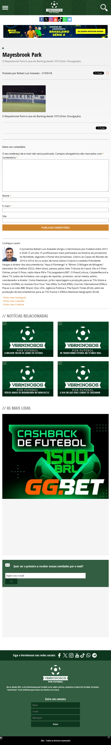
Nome (6, 195)
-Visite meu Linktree (13, 304)
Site (4, 216)
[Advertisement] (55, 532)
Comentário (10, 157)
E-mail (7, 206)
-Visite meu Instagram (14, 297)
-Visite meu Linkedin (13, 301)
